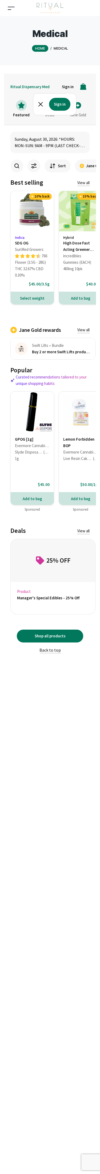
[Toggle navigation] (11, 8)
